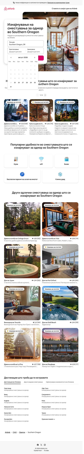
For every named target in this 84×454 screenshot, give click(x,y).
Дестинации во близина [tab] (12, 382)
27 (23, 82)
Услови (46, 450)
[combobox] (25, 44)
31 (11, 87)
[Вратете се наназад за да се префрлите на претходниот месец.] (11, 57)
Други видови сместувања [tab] (33, 382)
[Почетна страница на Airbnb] (9, 8)
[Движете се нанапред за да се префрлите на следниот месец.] (34, 57)
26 (19, 82)
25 (15, 82)
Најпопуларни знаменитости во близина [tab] (60, 382)
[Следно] (45, 95)
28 (27, 82)
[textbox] (16, 51)
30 (35, 82)
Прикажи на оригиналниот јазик (58, 3)
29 (31, 82)
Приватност (38, 450)
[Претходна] (37, 95)
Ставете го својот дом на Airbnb (64, 8)
